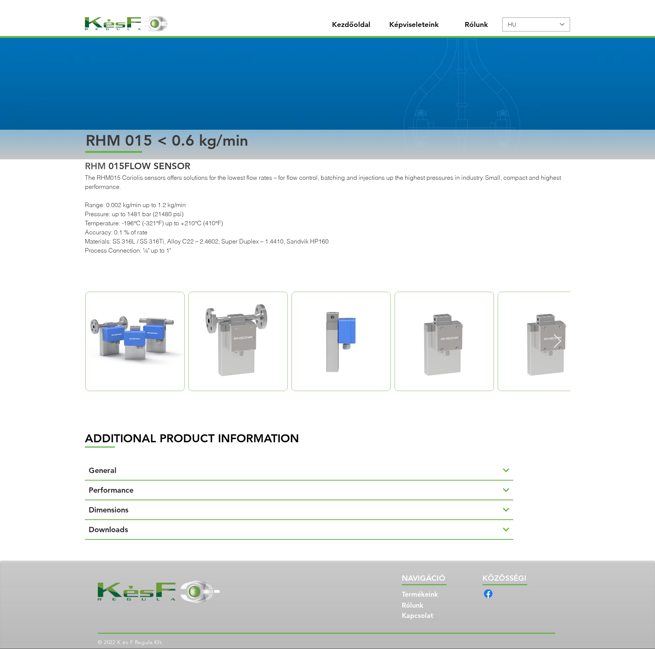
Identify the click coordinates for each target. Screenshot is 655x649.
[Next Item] (557, 341)
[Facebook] (488, 593)
